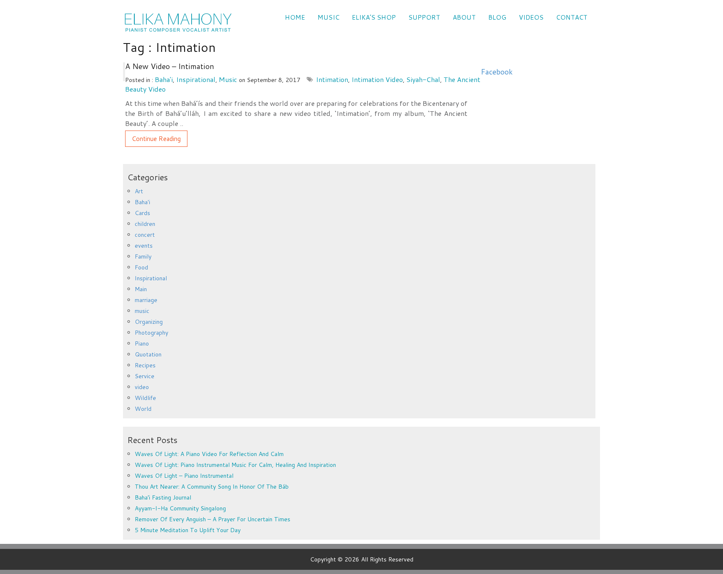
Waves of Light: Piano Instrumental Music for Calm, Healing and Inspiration (235, 465)
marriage (146, 300)
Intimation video (377, 79)
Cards (142, 213)
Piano (142, 343)
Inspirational (195, 79)
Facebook (497, 72)
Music (328, 17)
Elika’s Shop (374, 17)
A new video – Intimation (169, 66)
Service (144, 376)
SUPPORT (424, 17)
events (144, 245)
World (143, 409)
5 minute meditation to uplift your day (188, 530)
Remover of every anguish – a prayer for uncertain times (212, 519)
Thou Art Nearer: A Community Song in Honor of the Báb (212, 486)
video (142, 387)
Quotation (148, 354)
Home (295, 17)
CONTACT (571, 17)
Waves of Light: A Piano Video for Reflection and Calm (209, 454)
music (228, 79)
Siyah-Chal (423, 79)
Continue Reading (156, 138)
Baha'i (164, 79)
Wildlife (145, 398)
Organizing (149, 322)
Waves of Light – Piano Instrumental (184, 476)
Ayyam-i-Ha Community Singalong (180, 508)
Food (141, 267)
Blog (497, 17)
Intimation (332, 79)
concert (145, 235)
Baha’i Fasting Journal (163, 497)
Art (139, 191)
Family (143, 256)
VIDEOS (531, 17)
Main (141, 289)
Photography (151, 332)
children (145, 224)
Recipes (145, 365)
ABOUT (464, 17)
